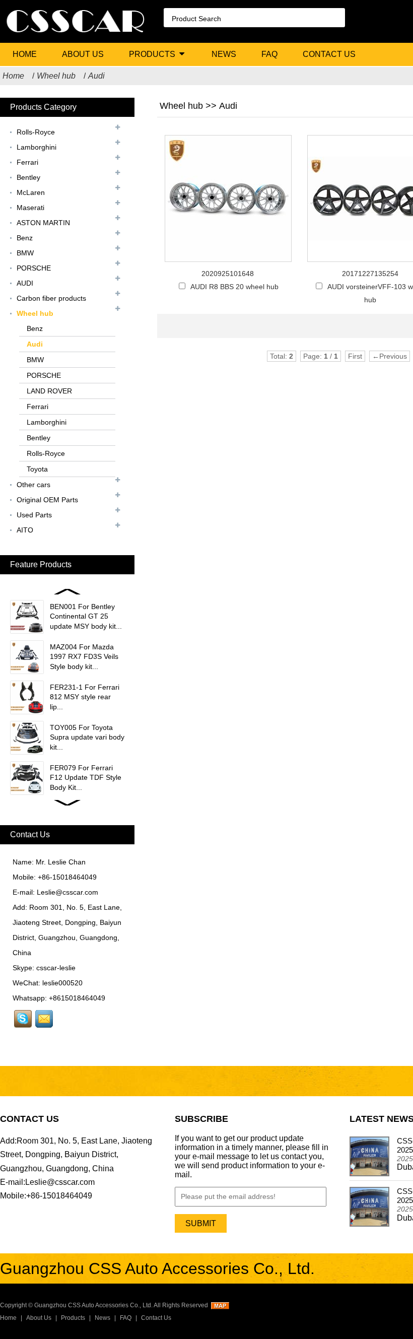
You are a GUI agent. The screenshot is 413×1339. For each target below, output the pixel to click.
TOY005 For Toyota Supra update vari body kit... (87, 737)
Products (152, 54)
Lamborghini (36, 147)
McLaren (31, 192)
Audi (96, 76)
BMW (25, 253)
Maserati (30, 208)
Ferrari (27, 162)
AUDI (25, 283)
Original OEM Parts (47, 500)
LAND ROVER (49, 391)
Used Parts (34, 515)
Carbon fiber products (51, 298)
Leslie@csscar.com (67, 892)
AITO (25, 530)
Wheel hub (56, 76)
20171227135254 (370, 274)
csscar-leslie (56, 968)
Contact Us (329, 54)
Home (25, 54)
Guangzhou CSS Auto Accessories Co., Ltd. (93, 1305)
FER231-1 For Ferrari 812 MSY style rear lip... (84, 697)
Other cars (33, 485)
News (224, 54)
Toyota (37, 469)
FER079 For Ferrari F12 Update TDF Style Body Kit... (85, 777)
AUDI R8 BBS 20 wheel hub (234, 287)
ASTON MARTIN (43, 223)
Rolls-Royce (36, 132)
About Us (83, 54)
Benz (25, 238)
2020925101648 (227, 274)
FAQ (269, 54)
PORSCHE (34, 268)
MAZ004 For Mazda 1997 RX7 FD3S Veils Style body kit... (84, 657)
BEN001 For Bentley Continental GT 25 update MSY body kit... (86, 616)
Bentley (28, 177)
